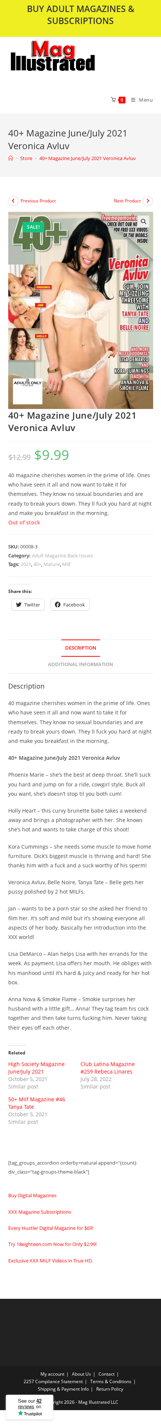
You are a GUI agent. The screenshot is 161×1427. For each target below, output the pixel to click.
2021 (26, 564)
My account (52, 1374)
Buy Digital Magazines (32, 1195)
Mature (51, 564)
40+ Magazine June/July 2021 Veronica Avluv (87, 158)
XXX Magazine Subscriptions (39, 1211)
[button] (72, 61)
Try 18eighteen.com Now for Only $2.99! (52, 1244)
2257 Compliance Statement (53, 1381)
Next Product (127, 201)
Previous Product (38, 201)
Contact (106, 1374)
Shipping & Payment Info (63, 1389)
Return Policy (109, 1389)
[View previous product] (13, 201)
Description (80, 648)
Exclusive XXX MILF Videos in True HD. (50, 1260)
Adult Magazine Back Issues (62, 555)
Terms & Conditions (110, 1381)
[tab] (80, 648)
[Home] (10, 158)
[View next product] (148, 201)
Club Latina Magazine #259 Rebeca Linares (107, 1067)
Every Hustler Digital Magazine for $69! (50, 1228)
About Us (81, 1374)
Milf (66, 564)
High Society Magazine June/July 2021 (36, 1067)
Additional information (80, 664)
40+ (37, 564)
